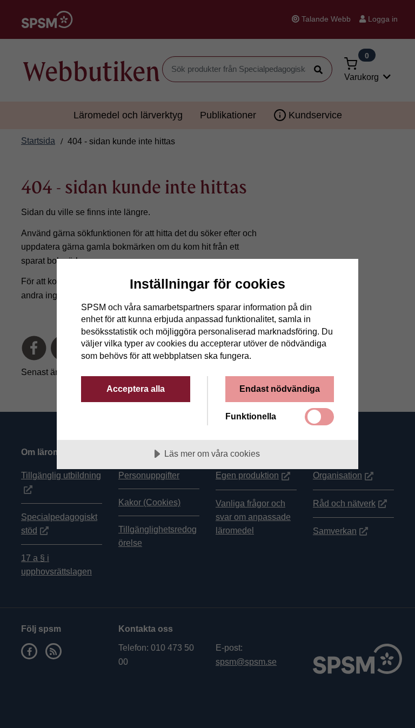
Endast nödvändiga (279, 388)
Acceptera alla (135, 388)
